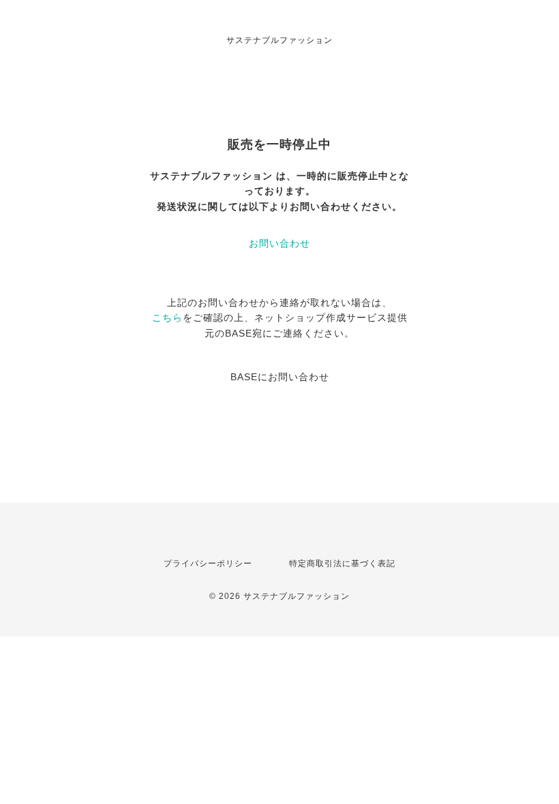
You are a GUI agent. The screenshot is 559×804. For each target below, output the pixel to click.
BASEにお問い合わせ (279, 376)
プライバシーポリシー (208, 563)
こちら (167, 317)
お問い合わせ (279, 243)
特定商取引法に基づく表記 (342, 563)
